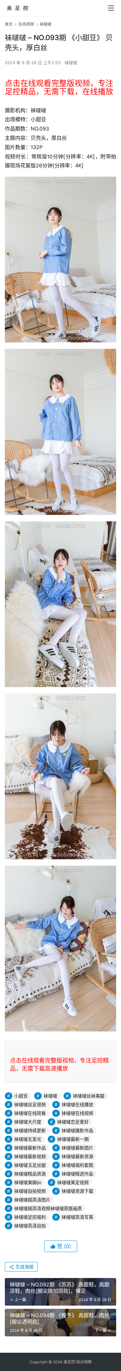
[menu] (111, 8)
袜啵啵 (71, 62)
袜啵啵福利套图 (77, 1165)
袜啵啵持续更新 (30, 1130)
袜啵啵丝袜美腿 (89, 1095)
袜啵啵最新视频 (30, 1156)
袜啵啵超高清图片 (32, 1199)
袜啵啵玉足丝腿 (30, 1165)
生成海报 (24, 1266)
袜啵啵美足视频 (73, 1182)
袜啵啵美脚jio (27, 1182)
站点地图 (84, 1361)
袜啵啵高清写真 (77, 1217)
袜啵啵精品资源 (30, 1173)
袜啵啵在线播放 (77, 1104)
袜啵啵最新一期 (73, 1139)
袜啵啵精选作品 (77, 1173)
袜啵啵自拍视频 (30, 1191)
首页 (9, 24)
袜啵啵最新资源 (77, 1156)
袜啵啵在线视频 (77, 1113)
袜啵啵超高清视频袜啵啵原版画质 (48, 1208)
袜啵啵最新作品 (30, 1147)
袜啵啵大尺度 (27, 1121)
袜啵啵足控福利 (30, 1217)
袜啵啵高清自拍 (30, 1225)
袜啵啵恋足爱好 (73, 1121)
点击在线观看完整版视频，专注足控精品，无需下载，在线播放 (59, 87)
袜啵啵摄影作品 (77, 1130)
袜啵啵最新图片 (77, 1147)
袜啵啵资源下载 (77, 1191)
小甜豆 (21, 1095)
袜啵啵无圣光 (27, 1139)
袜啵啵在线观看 (30, 1113)
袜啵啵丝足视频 (30, 1104)
